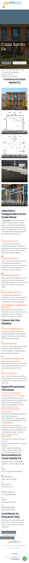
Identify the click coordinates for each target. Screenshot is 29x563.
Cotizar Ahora (6, 63)
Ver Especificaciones (19, 63)
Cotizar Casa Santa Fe (7, 538)
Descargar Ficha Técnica (9, 535)
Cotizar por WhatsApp (8, 532)
